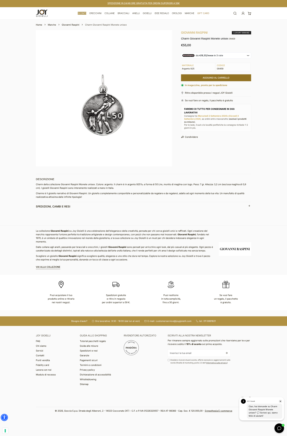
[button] (82, 13)
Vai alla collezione (48, 266)
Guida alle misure (89, 345)
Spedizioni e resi (89, 350)
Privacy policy (87, 369)
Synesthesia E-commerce (218, 410)
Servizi (39, 350)
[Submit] (226, 353)
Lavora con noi (43, 369)
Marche (52, 24)
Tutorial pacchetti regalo (93, 341)
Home (39, 24)
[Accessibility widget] (4, 417)
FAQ (38, 341)
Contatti (40, 355)
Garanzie (84, 355)
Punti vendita (43, 360)
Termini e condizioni (90, 365)
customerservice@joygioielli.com (173, 321)
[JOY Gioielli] (42, 13)
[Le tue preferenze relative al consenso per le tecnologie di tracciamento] (5, 431)
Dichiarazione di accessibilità (95, 374)
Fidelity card (42, 365)
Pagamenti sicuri (89, 360)
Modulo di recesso (46, 374)
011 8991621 (209, 321)
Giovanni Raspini (70, 24)
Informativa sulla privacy (216, 363)
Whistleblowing (88, 379)
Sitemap (84, 384)
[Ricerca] (235, 13)
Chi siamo (41, 345)
